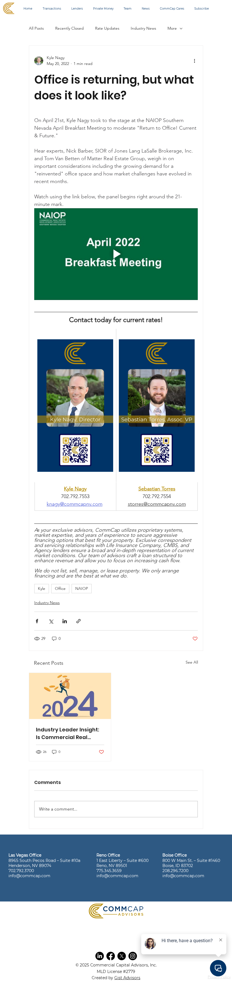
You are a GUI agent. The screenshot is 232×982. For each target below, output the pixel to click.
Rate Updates (107, 28)
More (172, 28)
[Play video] (116, 254)
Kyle (41, 588)
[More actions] (194, 60)
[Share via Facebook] (37, 621)
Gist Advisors (127, 977)
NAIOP (81, 588)
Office (60, 588)
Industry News (143, 28)
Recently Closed (69, 28)
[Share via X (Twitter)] (50, 621)
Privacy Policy (219, 976)
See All (192, 662)
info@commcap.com (29, 875)
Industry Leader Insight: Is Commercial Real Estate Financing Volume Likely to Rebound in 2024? (69, 733)
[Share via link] (78, 621)
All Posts (36, 28)
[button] (99, 956)
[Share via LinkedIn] (64, 621)
